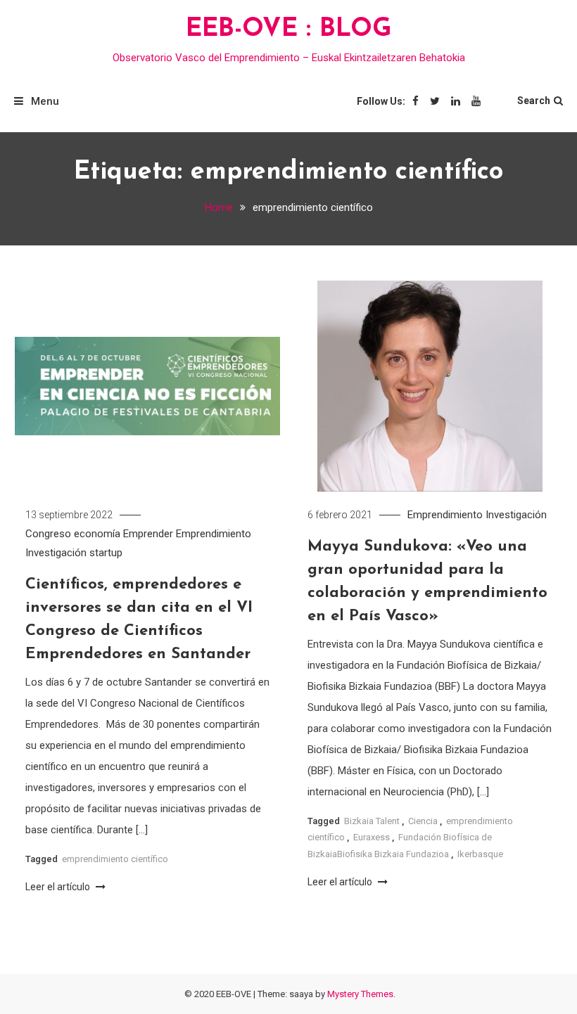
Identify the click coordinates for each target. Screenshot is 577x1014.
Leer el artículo (58, 886)
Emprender (148, 533)
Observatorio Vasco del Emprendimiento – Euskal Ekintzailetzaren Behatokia (289, 57)
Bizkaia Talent (372, 821)
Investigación (56, 552)
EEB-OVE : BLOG (289, 29)
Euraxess (371, 837)
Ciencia (423, 821)
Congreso (48, 533)
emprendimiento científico (115, 859)
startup (105, 552)
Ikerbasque (480, 854)
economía (97, 533)
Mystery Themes (360, 994)
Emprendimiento (213, 533)
